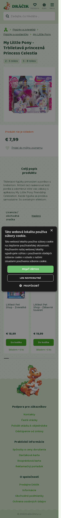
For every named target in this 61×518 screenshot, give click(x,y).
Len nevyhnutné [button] (30, 277)
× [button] (51, 230)
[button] (29, 285)
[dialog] (29, 259)
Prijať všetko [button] (30, 269)
